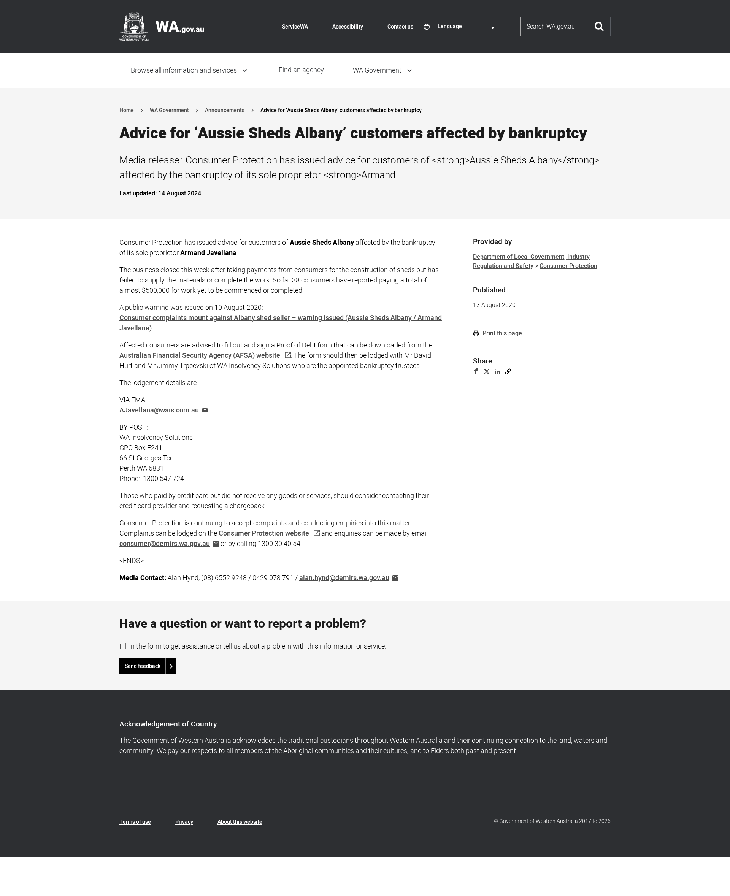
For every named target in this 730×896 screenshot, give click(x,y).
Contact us (400, 27)
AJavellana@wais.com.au (159, 410)
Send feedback (142, 666)
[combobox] (467, 26)
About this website (239, 822)
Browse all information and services (184, 70)
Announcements (224, 110)
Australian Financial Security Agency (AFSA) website (199, 355)
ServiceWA (295, 27)
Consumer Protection (568, 266)
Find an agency (301, 70)
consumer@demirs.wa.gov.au (164, 544)
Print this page (501, 333)
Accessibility (347, 27)
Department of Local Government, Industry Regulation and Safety (531, 261)
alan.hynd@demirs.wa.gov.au (344, 578)
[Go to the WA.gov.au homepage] (161, 26)
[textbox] (467, 26)
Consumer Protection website (264, 533)
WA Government (377, 70)
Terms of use (135, 822)
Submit (599, 26)
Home (126, 110)
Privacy (184, 822)
